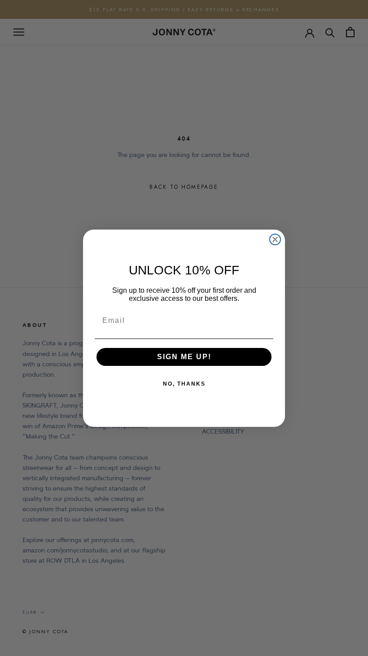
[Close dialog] (275, 239)
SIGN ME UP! (184, 357)
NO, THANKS (184, 384)
